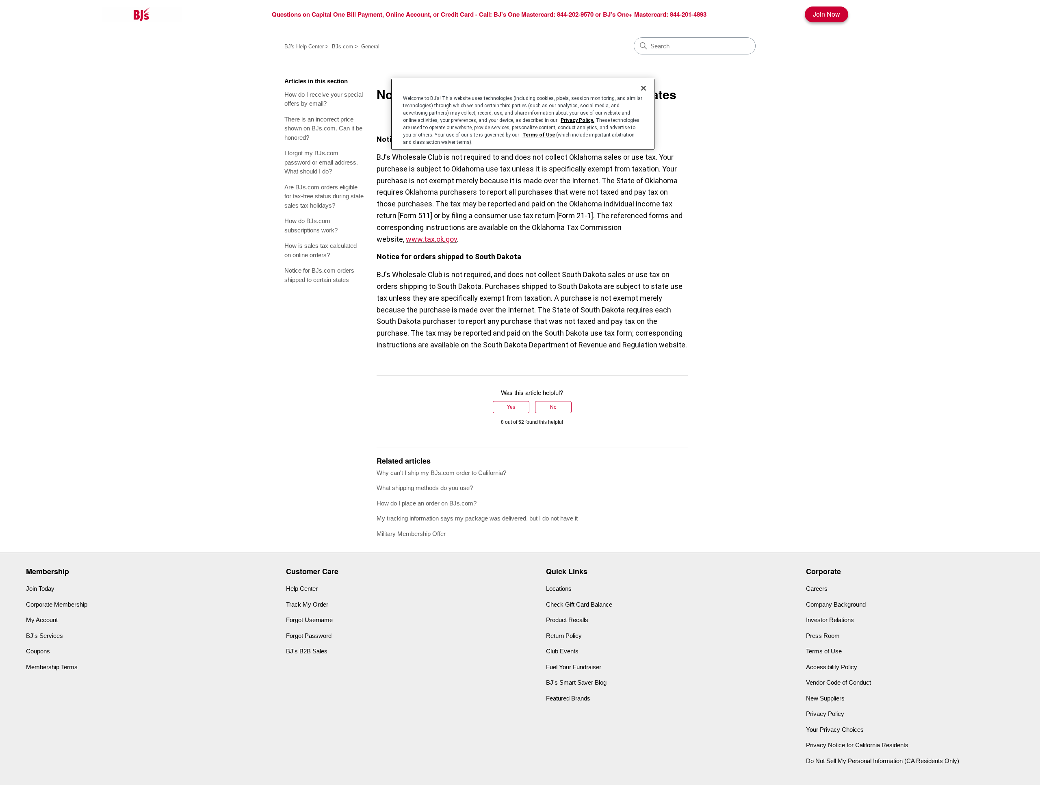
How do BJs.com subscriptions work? (311, 225)
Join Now (826, 14)
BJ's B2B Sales (306, 651)
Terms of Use (824, 651)
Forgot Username (309, 619)
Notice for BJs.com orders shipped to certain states (319, 275)
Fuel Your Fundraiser (573, 667)
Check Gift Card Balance (579, 604)
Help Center (302, 588)
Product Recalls (567, 619)
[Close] (643, 88)
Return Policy (564, 635)
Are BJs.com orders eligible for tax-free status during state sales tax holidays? (324, 196)
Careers (817, 588)
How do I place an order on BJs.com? (427, 503)
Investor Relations (830, 619)
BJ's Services (44, 635)
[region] (523, 114)
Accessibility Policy (831, 667)
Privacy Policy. (577, 120)
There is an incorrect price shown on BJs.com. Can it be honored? (323, 128)
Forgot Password (309, 635)
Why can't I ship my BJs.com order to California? (441, 472)
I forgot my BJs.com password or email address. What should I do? (321, 162)
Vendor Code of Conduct (838, 682)
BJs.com (342, 46)
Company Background (836, 604)
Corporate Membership (56, 604)
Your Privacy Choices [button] (835, 729)
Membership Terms (52, 667)
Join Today (40, 588)
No (553, 407)
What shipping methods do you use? (425, 487)
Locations (559, 588)
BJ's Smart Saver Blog (576, 682)
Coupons (38, 651)
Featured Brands (568, 698)
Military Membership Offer (411, 533)
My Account (42, 619)
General (370, 46)
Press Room (823, 635)
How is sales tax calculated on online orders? (320, 250)
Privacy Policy (825, 713)
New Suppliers (825, 698)
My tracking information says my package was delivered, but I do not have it (477, 518)
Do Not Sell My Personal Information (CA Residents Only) (882, 760)
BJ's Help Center (304, 46)
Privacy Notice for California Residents (857, 745)
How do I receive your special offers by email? (323, 99)
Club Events (562, 651)
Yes (511, 407)
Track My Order (307, 604)
